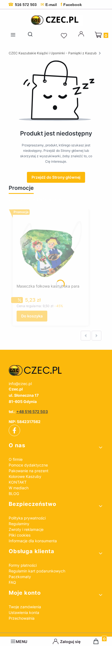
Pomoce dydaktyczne (28, 465)
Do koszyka (32, 316)
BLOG (14, 493)
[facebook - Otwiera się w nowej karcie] (14, 430)
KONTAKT (18, 482)
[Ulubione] (65, 36)
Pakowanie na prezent (28, 470)
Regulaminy (19, 523)
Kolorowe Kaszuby (25, 476)
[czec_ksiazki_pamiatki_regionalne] (56, 370)
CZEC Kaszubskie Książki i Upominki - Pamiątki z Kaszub (53, 53)
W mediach (19, 488)
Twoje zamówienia (25, 606)
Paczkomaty (20, 576)
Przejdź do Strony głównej (56, 177)
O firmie (16, 459)
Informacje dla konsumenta (33, 540)
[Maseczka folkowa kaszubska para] (51, 247)
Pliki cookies (19, 535)
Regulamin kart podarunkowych (37, 571)
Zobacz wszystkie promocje (35, 199)
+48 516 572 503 (32, 411)
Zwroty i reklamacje (26, 529)
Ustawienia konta (24, 612)
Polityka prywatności (27, 518)
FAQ (12, 582)
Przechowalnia (22, 618)
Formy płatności (23, 565)
